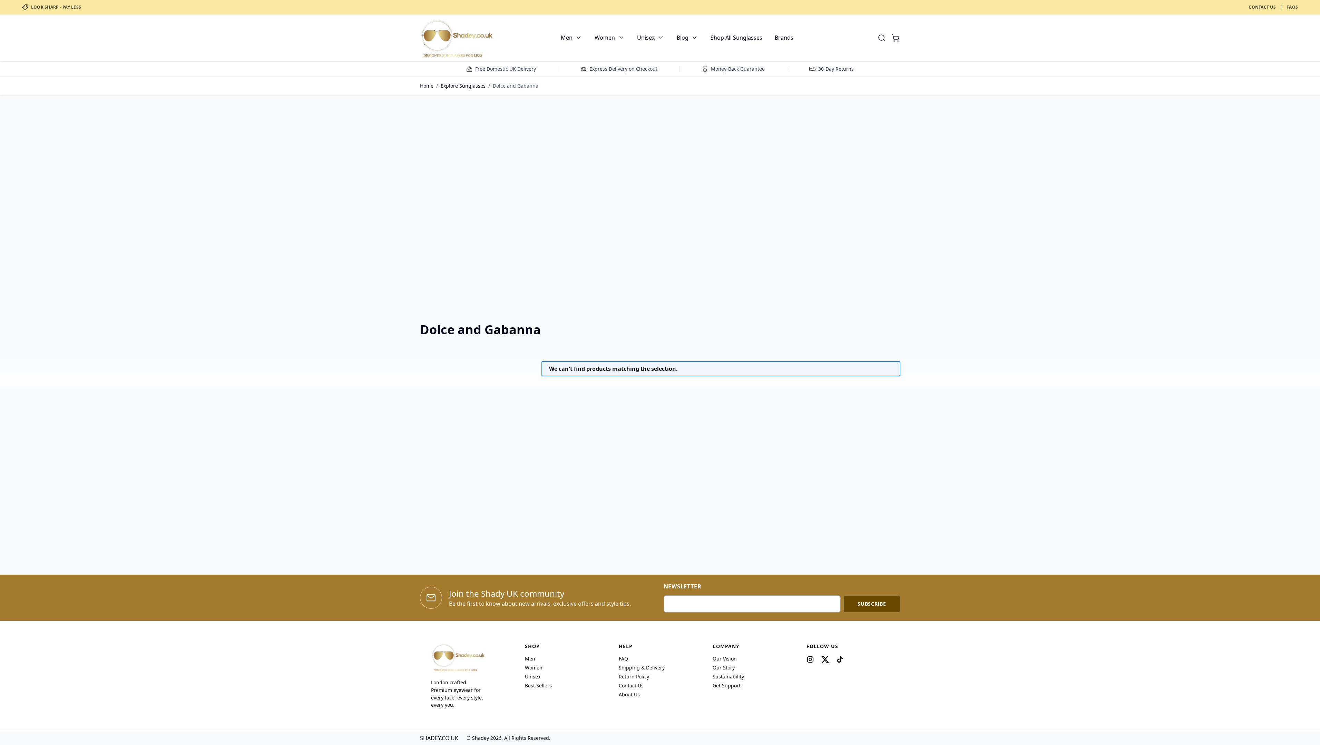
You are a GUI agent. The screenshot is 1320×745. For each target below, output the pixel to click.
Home (426, 85)
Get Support (727, 685)
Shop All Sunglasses (736, 37)
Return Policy (634, 676)
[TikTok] (840, 659)
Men (567, 37)
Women (605, 37)
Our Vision (725, 658)
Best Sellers (538, 685)
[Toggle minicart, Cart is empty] (895, 38)
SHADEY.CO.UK (439, 738)
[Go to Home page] (456, 38)
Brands (784, 37)
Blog (682, 37)
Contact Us (1262, 7)
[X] (825, 659)
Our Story (724, 667)
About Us (629, 694)
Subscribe (872, 603)
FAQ (623, 658)
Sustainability (728, 676)
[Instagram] (810, 659)
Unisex (646, 37)
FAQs (1292, 7)
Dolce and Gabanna (515, 85)
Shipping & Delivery (642, 667)
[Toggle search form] (882, 38)
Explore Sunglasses (463, 85)
